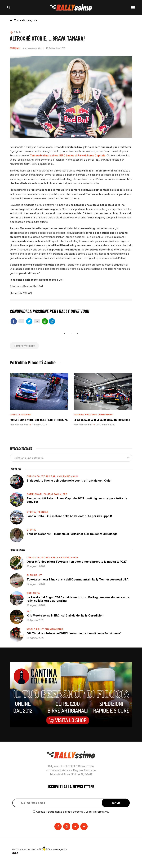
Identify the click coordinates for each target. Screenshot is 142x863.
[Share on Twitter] (29, 321)
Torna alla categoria (25, 20)
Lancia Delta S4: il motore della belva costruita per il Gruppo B (69, 516)
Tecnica (42, 512)
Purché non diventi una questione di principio (39, 420)
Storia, (32, 512)
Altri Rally (34, 575)
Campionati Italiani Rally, (45, 494)
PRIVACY (125, 849)
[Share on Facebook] (14, 321)
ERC (65, 494)
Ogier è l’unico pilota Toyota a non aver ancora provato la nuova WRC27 (77, 561)
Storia (31, 530)
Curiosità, (34, 476)
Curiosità (15, 415)
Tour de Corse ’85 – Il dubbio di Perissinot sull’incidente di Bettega (72, 534)
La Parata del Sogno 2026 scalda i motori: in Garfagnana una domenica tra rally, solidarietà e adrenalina (78, 599)
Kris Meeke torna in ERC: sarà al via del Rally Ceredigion (65, 615)
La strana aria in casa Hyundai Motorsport (102, 420)
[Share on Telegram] (52, 321)
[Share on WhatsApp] (45, 321)
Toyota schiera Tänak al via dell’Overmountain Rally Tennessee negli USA (77, 579)
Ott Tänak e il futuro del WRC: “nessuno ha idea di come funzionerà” (74, 633)
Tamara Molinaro (24, 345)
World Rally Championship (99, 415)
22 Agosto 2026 (36, 566)
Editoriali (15, 48)
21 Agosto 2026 (35, 620)
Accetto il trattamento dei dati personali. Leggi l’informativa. (72, 811)
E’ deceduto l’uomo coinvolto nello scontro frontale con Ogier (69, 480)
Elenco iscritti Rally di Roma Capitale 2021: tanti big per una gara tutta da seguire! (77, 500)
